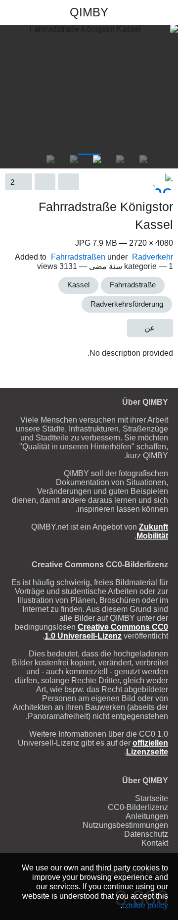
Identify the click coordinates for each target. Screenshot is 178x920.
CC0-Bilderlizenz (138, 807)
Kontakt (154, 843)
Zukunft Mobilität (152, 531)
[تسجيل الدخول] (11, 12)
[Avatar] (163, 183)
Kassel (78, 285)
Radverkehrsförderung (126, 304)
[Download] (68, 181)
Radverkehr (152, 257)
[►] (10, 156)
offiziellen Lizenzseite (147, 747)
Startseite (151, 798)
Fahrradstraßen (78, 257)
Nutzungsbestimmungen (125, 825)
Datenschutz (146, 834)
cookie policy (145, 905)
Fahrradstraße (133, 285)
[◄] (168, 156)
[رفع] (29, 12)
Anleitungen (147, 816)
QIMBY (89, 12)
